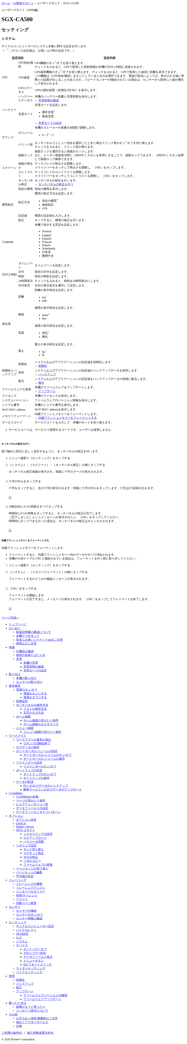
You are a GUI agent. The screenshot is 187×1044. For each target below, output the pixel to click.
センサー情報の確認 (29, 918)
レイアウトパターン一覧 (32, 804)
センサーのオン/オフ (29, 914)
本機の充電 (30, 662)
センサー (14, 906)
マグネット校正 (33, 853)
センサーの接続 (26, 910)
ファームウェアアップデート (42, 999)
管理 (12, 976)
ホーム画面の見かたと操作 (40, 720)
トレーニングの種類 (29, 883)
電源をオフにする (35, 697)
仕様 (19, 1026)
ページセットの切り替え (32, 868)
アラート (22, 899)
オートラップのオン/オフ (39, 774)
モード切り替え (33, 849)
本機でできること (27, 635)
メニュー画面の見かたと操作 (42, 731)
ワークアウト (17, 735)
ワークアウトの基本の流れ (33, 739)
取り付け (14, 674)
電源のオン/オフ (26, 689)
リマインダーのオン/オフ (39, 766)
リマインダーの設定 (29, 762)
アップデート (47, 391)
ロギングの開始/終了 (36, 743)
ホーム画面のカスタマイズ (40, 724)
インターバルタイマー (30, 891)
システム (22, 941)
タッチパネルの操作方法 (32, 705)
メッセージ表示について (32, 1010)
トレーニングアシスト (30, 887)
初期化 (42, 365)
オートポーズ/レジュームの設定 (37, 751)
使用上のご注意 (26, 643)
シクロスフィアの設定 (38, 833)
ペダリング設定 (26, 845)
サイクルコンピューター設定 (35, 926)
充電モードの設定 (50, 123)
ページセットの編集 (29, 872)
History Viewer (25, 826)
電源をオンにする (35, 693)
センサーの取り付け (29, 682)
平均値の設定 (25, 876)
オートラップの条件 (36, 778)
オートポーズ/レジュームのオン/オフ (47, 754)
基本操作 (14, 685)
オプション (16, 815)
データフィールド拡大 (38, 956)
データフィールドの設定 (32, 808)
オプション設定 (26, 819)
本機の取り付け (26, 678)
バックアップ (47, 374)
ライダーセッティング (30, 968)
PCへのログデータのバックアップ (45, 785)
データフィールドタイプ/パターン (38, 812)
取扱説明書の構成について (33, 632)
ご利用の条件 (12, 1032)
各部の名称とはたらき (30, 655)
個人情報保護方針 (40, 1032)
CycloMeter (15, 793)
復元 (41, 382)
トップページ (17, 624)
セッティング (17, 922)
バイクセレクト (26, 930)
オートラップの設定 (29, 770)
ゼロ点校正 (30, 857)
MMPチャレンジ (26, 895)
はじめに (14, 628)
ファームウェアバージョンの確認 (45, 995)
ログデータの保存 (27, 747)
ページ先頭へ (10, 617)
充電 (19, 658)
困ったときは (17, 1002)
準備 (12, 647)
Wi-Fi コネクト (25, 830)
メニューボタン (33, 960)
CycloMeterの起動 (27, 796)
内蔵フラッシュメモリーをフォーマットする (67, 417)
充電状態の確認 (48, 100)
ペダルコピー (32, 860)
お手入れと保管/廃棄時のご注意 (37, 1018)
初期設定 (22, 701)
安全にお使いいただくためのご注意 (39, 639)
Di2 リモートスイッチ (37, 964)
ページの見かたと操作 (30, 800)
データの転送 (25, 781)
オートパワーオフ (35, 949)
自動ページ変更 (26, 903)
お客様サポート (23, 3)
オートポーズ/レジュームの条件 (44, 758)
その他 (13, 1014)
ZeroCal (21, 823)
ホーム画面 (23, 716)
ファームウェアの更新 (38, 864)
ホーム (5, 3)
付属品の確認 (25, 651)
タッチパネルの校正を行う (55, 184)
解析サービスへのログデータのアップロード (52, 789)
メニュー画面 (25, 728)
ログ (19, 937)
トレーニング (17, 880)
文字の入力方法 (33, 712)
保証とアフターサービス (32, 1022)
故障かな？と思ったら (30, 1006)
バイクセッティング (29, 972)
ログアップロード (35, 837)
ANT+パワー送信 (34, 953)
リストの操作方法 (35, 708)
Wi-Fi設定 (22, 933)
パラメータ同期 (33, 841)
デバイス (22, 945)
